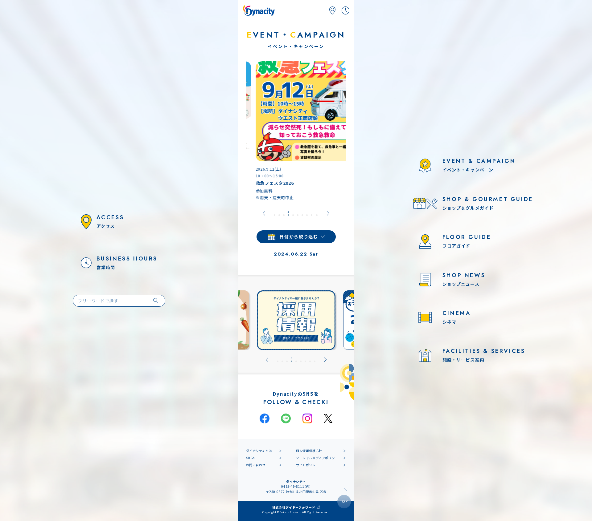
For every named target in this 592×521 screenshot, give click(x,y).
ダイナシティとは (259, 450)
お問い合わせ (256, 464)
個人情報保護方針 (309, 450)
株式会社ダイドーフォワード (293, 507)
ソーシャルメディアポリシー (317, 457)
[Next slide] (328, 213)
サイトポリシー (307, 464)
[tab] (274, 213)
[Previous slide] (264, 213)
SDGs (250, 457)
